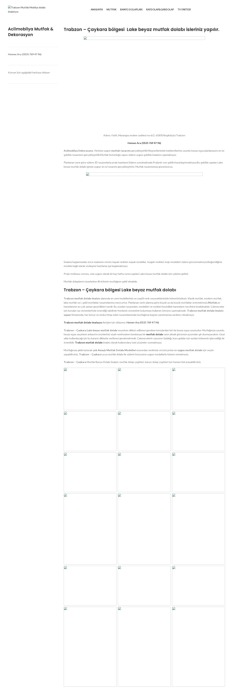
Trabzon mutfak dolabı (88, 342)
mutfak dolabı (155, 334)
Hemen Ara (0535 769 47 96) (143, 322)
